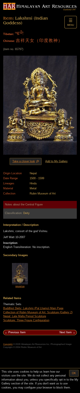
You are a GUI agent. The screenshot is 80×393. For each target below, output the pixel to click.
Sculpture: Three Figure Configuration (26, 320)
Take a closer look (26, 161)
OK (74, 373)
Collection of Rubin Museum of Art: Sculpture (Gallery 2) (38, 312)
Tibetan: (8, 34)
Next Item (66, 332)
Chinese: (9, 41)
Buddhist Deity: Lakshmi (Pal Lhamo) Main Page (33, 308)
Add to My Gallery (56, 161)
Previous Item (17, 332)
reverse (20, 286)
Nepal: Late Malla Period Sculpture (24, 316)
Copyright (8, 344)
